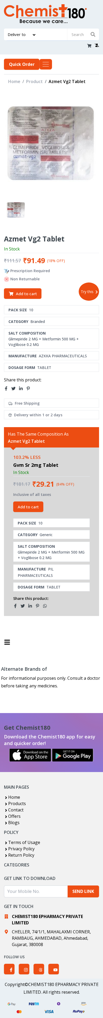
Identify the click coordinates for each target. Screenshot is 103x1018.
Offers (14, 816)
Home (14, 81)
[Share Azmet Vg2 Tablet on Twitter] (15, 388)
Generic (46, 534)
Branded (37, 321)
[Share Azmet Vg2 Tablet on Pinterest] (30, 388)
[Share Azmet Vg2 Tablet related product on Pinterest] (39, 606)
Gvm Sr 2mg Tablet (35, 465)
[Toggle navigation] (45, 64)
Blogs (14, 822)
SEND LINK (83, 891)
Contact (16, 810)
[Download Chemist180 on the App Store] (30, 755)
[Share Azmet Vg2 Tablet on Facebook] (7, 388)
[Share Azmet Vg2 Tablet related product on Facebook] (17, 606)
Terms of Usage (24, 842)
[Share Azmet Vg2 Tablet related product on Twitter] (24, 606)
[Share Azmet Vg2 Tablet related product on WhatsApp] (46, 606)
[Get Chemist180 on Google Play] (73, 755)
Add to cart (26, 293)
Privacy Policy (21, 849)
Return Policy (21, 855)
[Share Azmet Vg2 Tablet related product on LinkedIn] (31, 606)
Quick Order (22, 64)
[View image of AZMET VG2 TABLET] (16, 210)
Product (34, 81)
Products (17, 803)
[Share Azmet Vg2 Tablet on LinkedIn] (22, 388)
